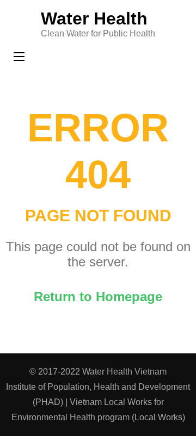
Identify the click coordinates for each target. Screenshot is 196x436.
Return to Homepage (98, 296)
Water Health (94, 18)
